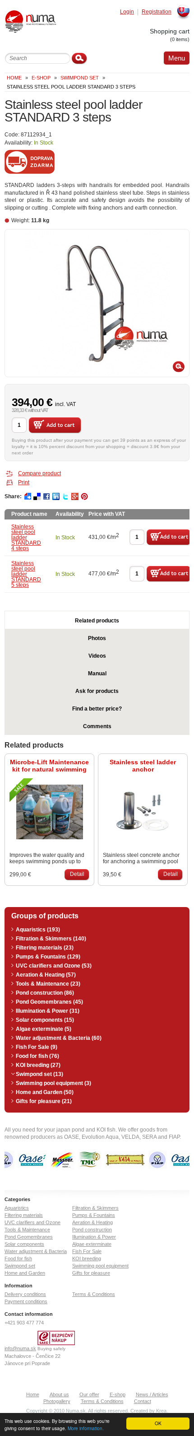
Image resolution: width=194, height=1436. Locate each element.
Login (127, 12)
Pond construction (92, 1229)
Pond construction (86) (45, 993)
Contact (142, 1401)
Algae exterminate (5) (43, 1029)
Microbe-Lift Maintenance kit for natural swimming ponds (49, 765)
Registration (156, 12)
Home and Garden (25, 1273)
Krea (161, 1410)
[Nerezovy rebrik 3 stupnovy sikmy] (97, 303)
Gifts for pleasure (91, 1273)
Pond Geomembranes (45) (49, 1002)
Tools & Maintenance (27, 1229)
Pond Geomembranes (29, 1237)
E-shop (117, 1394)
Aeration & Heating (92, 1222)
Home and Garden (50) (45, 1092)
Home (14, 77)
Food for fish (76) (37, 1056)
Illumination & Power (94, 1237)
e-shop (41, 77)
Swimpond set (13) (39, 1074)
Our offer (89, 1394)
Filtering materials (24, 1215)
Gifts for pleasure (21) (44, 1101)
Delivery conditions (25, 1294)
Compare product (39, 473)
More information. (86, 1428)
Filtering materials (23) (45, 948)
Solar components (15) (45, 1020)
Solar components (24, 1244)
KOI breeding (86, 1258)
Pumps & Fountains (93, 1215)
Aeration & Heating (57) (46, 975)
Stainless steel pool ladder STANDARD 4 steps (26, 538)
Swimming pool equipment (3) (53, 1083)
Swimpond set (79, 77)
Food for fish (18, 1258)
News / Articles (152, 1394)
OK (158, 1423)
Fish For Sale (87, 1251)
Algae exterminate (91, 1244)
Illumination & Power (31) (47, 1011)
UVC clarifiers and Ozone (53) (54, 966)
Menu (176, 58)
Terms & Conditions (93, 1294)
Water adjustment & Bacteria (36, 1251)
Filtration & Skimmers (95, 1208)
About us (59, 1394)
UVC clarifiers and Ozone (32, 1222)
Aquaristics (17, 1208)
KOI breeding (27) (38, 1065)
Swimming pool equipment (100, 1265)
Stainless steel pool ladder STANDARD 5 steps (26, 574)
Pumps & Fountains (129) (48, 957)
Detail (77, 874)
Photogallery (56, 1401)
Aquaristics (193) (38, 929)
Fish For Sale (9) (36, 1047)
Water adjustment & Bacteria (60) (59, 1038)
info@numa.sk (20, 1348)
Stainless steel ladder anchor (143, 765)
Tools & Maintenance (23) (48, 984)
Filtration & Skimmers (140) (51, 939)
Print (23, 482)
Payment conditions (26, 1301)
